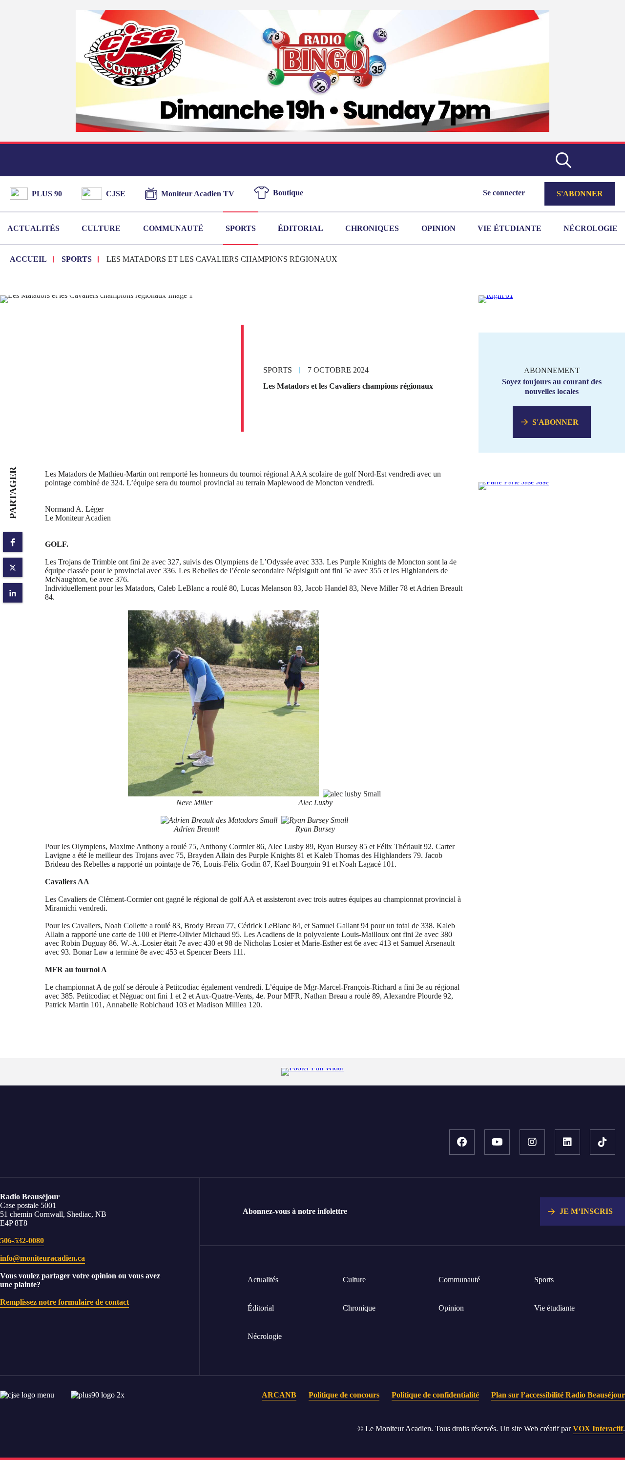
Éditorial (300, 228)
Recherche (563, 160)
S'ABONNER (555, 422)
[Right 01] (496, 295)
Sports (241, 228)
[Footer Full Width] (312, 1068)
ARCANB (279, 1395)
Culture (101, 228)
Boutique (288, 192)
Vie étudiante (510, 228)
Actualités (33, 228)
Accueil (132, 1147)
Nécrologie (590, 228)
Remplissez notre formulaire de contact (64, 1302)
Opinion (438, 228)
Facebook (462, 1142)
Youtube (497, 1142)
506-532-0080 (22, 1240)
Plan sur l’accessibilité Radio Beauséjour (558, 1395)
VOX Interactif (598, 1428)
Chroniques (372, 228)
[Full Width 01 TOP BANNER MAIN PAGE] (312, 129)
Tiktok (602, 1142)
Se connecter (504, 192)
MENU (600, 160)
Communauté (173, 228)
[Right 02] (514, 482)
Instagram (532, 1142)
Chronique (359, 1308)
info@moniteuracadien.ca (42, 1258)
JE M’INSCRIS (586, 1211)
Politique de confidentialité (435, 1395)
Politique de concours (344, 1395)
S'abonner (580, 193)
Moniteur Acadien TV (197, 193)
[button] (12, 542)
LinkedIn (567, 1142)
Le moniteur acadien (313, 160)
